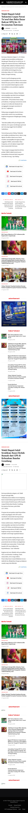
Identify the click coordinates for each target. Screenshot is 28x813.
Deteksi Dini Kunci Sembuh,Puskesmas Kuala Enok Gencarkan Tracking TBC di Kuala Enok (16, 387)
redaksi (8, 28)
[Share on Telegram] (17, 34)
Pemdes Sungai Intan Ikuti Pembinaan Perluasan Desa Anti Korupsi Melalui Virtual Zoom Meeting (20, 205)
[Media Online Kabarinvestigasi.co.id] (15, 2)
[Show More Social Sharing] (20, 34)
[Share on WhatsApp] (14, 34)
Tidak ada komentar (7, 30)
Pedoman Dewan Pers (15, 807)
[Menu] (2, 2)
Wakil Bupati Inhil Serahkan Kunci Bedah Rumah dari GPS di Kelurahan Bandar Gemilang (8, 205)
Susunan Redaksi (17, 805)
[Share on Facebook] (10, 34)
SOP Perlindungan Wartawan (11, 809)
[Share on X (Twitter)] (12, 34)
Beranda (3, 6)
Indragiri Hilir (5, 10)
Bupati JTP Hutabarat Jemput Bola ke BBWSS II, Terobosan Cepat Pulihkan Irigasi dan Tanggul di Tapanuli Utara (17, 357)
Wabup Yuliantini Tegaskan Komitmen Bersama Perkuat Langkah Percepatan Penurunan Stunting (13, 286)
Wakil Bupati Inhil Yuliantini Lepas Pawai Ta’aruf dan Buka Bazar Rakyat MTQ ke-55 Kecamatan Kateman (20, 612)
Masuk (23, 809)
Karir (20, 809)
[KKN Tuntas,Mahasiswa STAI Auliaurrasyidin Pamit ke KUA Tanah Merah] (14, 223)
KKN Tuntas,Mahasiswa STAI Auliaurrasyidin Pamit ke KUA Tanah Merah (13, 235)
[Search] (26, 2)
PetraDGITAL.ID (14, 802)
